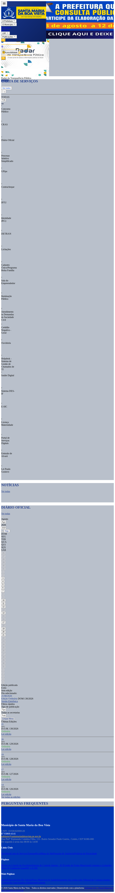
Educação (11, 880)
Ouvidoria (6, 853)
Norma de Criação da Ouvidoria (16, 865)
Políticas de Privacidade (85, 853)
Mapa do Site (47, 853)
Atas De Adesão (24, 880)
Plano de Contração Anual (13, 868)
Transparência (34, 853)
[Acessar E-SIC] (2, 47)
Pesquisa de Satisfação (63, 853)
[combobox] (4, 99)
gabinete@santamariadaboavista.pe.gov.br (21, 836)
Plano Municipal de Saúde (44, 880)
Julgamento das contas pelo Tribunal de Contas (79, 880)
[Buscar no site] (3, 58)
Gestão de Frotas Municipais (77, 865)
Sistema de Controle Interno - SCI (48, 865)
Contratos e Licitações (101, 865)
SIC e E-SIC (32, 868)
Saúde (4, 880)
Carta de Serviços (19, 853)
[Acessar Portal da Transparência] (20, 52)
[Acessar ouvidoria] (2, 42)
